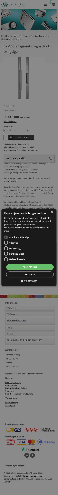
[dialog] (28, 247)
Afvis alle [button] (30, 274)
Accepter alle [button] (30, 267)
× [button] (52, 212)
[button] (29, 281)
